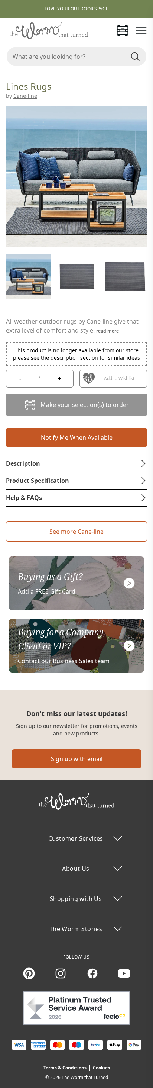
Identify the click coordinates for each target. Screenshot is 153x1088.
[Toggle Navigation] (141, 30)
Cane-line (25, 95)
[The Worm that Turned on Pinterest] (29, 973)
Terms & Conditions (65, 1068)
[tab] (76, 463)
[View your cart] (122, 30)
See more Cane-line (76, 531)
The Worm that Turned (85, 1077)
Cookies (101, 1068)
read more (107, 331)
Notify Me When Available (77, 437)
